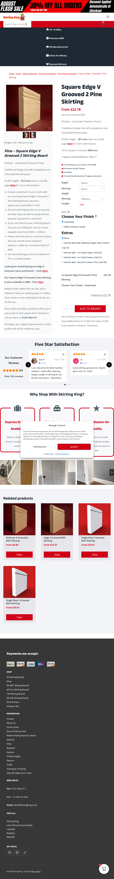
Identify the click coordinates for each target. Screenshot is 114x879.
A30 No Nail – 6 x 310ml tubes (83, 257)
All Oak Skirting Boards (18, 698)
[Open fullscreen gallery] (50, 128)
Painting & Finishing (16, 768)
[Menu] (108, 17)
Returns (10, 760)
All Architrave (13, 702)
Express (10, 752)
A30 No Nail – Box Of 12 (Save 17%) (85, 262)
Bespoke (11, 748)
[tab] (28, 128)
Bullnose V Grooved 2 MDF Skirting (17, 540)
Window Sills (13, 706)
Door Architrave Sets (16, 731)
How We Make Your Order (19, 773)
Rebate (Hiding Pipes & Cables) (21, 735)
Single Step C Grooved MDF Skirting (92, 540)
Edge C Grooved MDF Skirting (55, 540)
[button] (26, 135)
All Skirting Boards (15, 677)
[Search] (26, 24)
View (19, 554)
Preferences (39, 446)
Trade (9, 764)
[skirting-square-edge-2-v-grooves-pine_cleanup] (29, 108)
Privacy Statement (62, 454)
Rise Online (36, 871)
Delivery (11, 739)
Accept (74, 446)
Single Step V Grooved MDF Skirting (17, 602)
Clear (82, 204)
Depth (65, 182)
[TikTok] (25, 853)
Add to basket (90, 309)
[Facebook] (10, 853)
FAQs (9, 743)
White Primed (74, 226)
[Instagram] (17, 853)
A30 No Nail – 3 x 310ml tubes (83, 252)
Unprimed (69, 222)
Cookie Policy (49, 454)
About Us (11, 723)
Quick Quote (13, 727)
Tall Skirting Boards (16, 693)
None (66, 238)
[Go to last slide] (24, 135)
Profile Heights (14, 756)
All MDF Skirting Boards (18, 685)
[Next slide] (34, 135)
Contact (10, 718)
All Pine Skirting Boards (18, 689)
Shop (9, 681)
